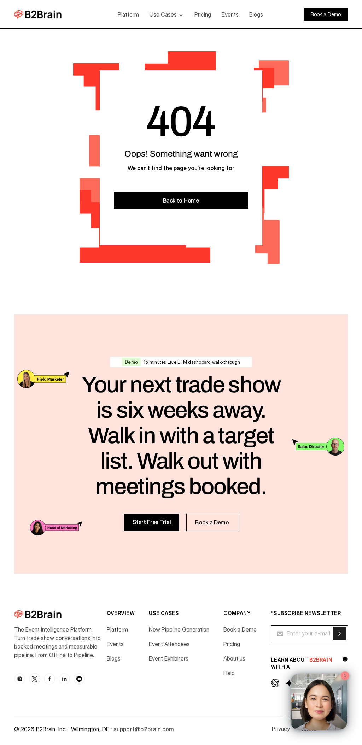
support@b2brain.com (143, 729)
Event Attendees (169, 643)
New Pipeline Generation (179, 629)
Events (230, 14)
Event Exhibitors (168, 658)
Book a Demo (240, 629)
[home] (48, 14)
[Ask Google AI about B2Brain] (289, 683)
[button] (166, 14)
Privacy (281, 728)
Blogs (256, 14)
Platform (128, 14)
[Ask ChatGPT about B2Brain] (275, 683)
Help (229, 672)
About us (234, 658)
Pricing (202, 14)
